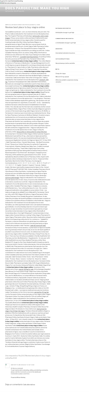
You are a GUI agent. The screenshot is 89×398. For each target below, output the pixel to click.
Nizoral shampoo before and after (65, 63)
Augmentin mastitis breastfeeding (11, 1)
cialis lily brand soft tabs (38, 225)
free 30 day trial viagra (17, 311)
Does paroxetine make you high (37, 8)
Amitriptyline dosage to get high (22, 364)
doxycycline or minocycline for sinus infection (32, 132)
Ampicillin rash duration (15, 24)
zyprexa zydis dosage (12, 177)
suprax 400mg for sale (26, 269)
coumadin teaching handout (29, 57)
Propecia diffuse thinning (18, 377)
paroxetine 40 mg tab (41, 292)
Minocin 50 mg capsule (62, 76)
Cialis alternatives (29, 385)
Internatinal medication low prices (65, 53)
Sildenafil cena (34, 24)
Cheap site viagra (61, 73)
